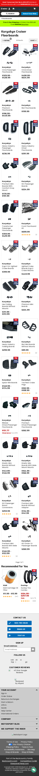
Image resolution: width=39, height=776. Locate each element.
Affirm (3, 705)
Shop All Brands (12, 752)
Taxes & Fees (27, 747)
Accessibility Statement (14, 749)
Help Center (6, 711)
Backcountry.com (9, 761)
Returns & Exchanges (10, 699)
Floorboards (7, 19)
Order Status (6, 696)
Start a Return (7, 702)
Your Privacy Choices (21, 744)
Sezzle (3, 708)
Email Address (10, 646)
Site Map (31, 749)
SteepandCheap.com (19, 763)
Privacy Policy (26, 742)
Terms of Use (12, 742)
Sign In (4, 693)
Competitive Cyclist (28, 761)
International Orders (10, 713)
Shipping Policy (12, 747)
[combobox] (33, 40)
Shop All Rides (27, 752)
